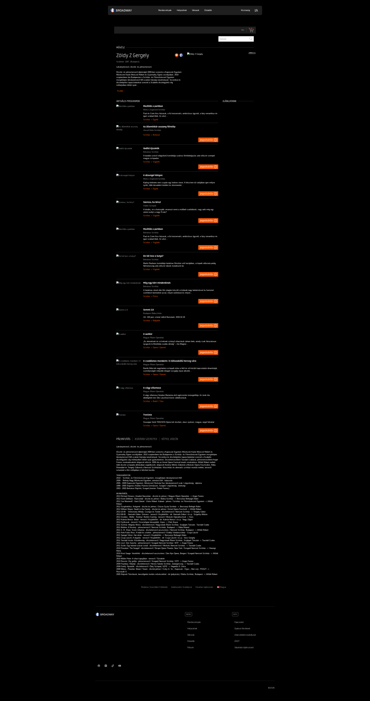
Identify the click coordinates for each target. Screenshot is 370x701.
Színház (146, 119)
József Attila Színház (152, 130)
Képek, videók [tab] (170, 439)
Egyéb (155, 119)
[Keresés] (251, 39)
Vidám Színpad (149, 206)
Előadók (208, 10)
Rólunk (190, 647)
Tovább (120, 91)
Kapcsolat (239, 622)
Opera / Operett (159, 347)
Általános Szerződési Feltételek (154, 587)
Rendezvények (194, 622)
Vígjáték (156, 162)
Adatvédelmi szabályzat (245, 635)
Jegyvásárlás (206, 140)
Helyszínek (182, 10)
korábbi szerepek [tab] (146, 439)
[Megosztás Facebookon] (181, 55)
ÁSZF (237, 641)
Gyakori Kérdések (242, 628)
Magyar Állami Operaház (153, 338)
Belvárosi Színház (151, 152)
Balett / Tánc (158, 401)
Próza (155, 296)
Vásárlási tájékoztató (204, 587)
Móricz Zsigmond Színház (154, 110)
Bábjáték (156, 320)
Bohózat (156, 135)
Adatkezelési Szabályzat (181, 587)
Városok (195, 10)
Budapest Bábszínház (152, 313)
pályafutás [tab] (123, 439)
